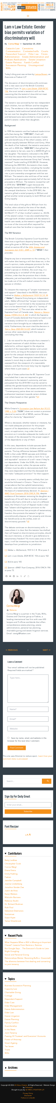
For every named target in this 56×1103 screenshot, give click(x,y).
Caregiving (27, 48)
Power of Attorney (13, 1039)
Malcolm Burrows (12, 897)
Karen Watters (11, 894)
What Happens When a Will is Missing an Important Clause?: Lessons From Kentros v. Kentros (28, 944)
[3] (38, 397)
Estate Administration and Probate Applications (27, 58)
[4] (28, 521)
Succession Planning (16, 65)
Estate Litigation (37, 59)
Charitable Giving (13, 992)
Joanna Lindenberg (13, 883)
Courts (44, 51)
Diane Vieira (10, 870)
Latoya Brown (41, 74)
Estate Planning (13, 62)
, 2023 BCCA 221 (17, 329)
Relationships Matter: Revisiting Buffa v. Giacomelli (28, 958)
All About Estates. (21, 1085)
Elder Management (13, 1005)
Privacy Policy (28, 1093)
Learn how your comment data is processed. (27, 757)
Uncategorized (36, 65)
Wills (8, 68)
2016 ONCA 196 (26, 492)
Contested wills (31, 51)
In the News (10, 1029)
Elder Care (9, 1002)
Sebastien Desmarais (14, 910)
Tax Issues (9, 1046)
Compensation (13, 51)
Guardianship (11, 1026)
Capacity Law (13, 48)
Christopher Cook (13, 863)
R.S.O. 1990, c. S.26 (27, 410)
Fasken (8, 877)
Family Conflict (31, 62)
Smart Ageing (11, 1043)
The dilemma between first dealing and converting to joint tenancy (27, 963)
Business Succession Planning (18, 985)
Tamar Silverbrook (13, 921)
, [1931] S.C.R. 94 (31, 295)
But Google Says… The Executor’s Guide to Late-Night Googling (27, 950)
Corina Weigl (11, 867)
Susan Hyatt (10, 917)
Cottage (8, 995)
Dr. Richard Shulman (14, 904)
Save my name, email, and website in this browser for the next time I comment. (27, 739)
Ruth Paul (9, 907)
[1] (20, 309)
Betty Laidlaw (11, 860)
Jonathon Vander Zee (14, 887)
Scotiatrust (9, 914)
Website (13, 610)
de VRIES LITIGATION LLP (34, 1090)
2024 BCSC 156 (26, 90)
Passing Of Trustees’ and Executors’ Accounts (25, 1036)
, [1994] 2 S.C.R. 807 (27, 314)
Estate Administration (14, 1009)
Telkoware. (29, 1087)
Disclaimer (28, 1096)
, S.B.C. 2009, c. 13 (24, 249)
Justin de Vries (11, 890)
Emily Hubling (11, 873)
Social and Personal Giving (17, 954)
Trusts (7, 1049)
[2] (28, 368)
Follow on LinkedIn (28, 1098)
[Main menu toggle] (28, 16)
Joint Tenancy (11, 1032)
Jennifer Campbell (13, 880)
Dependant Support (16, 54)
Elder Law (34, 54)
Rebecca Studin (11, 900)
